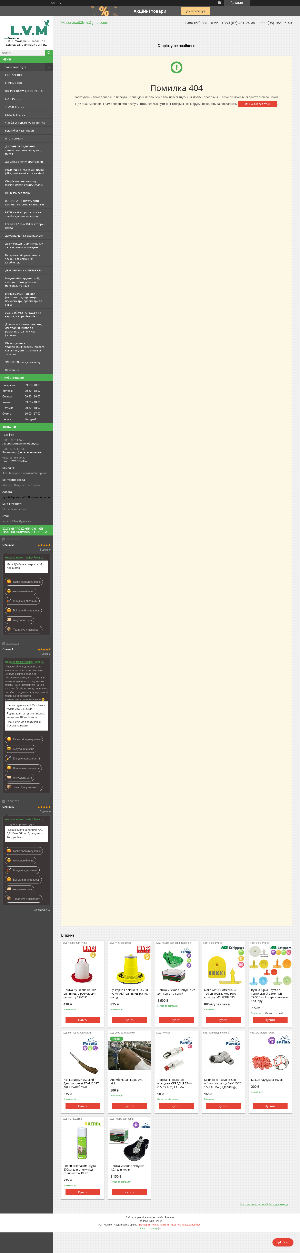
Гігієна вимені (14, 138)
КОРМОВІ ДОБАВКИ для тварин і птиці (25, 225)
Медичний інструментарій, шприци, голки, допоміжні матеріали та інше (22, 281)
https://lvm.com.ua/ (14, 509)
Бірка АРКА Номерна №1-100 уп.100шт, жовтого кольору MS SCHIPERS (221, 993)
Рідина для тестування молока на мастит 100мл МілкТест (26, 715)
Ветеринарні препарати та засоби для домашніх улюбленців (23, 258)
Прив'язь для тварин (18, 193)
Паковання (12, 370)
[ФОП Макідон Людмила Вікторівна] (26, 29)
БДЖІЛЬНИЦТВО (15, 114)
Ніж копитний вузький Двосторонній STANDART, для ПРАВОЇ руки (81, 1083)
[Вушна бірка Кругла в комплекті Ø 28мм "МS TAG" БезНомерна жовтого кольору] (270, 965)
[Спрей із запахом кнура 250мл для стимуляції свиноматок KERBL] (82, 1141)
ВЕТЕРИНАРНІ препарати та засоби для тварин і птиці (23, 214)
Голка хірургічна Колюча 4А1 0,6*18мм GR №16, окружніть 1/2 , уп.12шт (25, 833)
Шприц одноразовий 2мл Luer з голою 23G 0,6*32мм (26, 707)
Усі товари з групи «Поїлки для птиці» (264, 1204)
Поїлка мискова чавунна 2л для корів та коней (176, 991)
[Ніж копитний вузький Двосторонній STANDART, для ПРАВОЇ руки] (82, 1055)
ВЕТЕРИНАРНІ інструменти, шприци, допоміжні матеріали (24, 202)
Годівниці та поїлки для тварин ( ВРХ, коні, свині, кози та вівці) (25, 171)
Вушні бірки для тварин (20, 130)
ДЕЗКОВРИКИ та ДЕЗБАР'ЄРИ (23, 270)
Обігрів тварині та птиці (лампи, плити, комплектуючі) (24, 183)
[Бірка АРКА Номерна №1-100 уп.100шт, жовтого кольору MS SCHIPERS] (223, 965)
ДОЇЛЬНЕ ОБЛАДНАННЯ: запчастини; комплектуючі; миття (23, 150)
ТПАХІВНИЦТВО (14, 107)
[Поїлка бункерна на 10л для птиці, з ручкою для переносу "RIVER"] (82, 965)
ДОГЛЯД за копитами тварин (24, 161)
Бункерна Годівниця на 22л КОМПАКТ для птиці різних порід (129, 993)
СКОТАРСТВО (13, 75)
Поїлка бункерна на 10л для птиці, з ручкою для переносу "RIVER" (79, 993)
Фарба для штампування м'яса (25, 122)
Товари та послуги (14, 67)
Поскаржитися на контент (154, 1224)
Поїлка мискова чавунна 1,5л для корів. (127, 1167)
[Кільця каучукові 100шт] (270, 1055)
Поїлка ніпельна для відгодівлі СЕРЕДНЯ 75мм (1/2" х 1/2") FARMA (174, 1083)
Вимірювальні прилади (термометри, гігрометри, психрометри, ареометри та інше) (23, 299)
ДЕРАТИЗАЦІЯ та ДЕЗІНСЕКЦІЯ (24, 235)
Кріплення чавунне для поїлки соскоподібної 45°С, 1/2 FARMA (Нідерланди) (223, 1083)
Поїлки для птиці (260, 104)
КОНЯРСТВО (13, 99)
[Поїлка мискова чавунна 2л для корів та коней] (176, 965)
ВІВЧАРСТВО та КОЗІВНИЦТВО (24, 91)
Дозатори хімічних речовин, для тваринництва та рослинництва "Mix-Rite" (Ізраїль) (23, 329)
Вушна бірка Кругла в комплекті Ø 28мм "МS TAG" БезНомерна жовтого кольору (270, 995)
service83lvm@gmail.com (17, 521)
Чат (286, 1242)
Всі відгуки (40, 910)
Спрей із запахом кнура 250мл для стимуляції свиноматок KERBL (79, 1169)
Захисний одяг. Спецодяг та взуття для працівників (23, 314)
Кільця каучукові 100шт (267, 1080)
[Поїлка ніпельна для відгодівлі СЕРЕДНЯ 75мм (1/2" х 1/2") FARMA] (176, 1055)
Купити (83, 1020)
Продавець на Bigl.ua (150, 1221)
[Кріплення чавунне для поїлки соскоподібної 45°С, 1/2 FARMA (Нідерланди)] (223, 1055)
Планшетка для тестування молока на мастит (24, 723)
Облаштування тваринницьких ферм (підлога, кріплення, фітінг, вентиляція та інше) (25, 348)
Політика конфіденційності (186, 1224)
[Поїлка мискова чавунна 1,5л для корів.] (129, 1141)
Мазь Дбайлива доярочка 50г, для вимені (25, 566)
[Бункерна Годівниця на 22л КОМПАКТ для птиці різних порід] (129, 965)
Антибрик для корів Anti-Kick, (127, 1081)
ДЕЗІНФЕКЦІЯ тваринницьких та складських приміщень (24, 245)
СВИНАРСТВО (13, 83)
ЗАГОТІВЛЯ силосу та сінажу (23, 362)
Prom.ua (169, 1217)
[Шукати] (49, 53)
